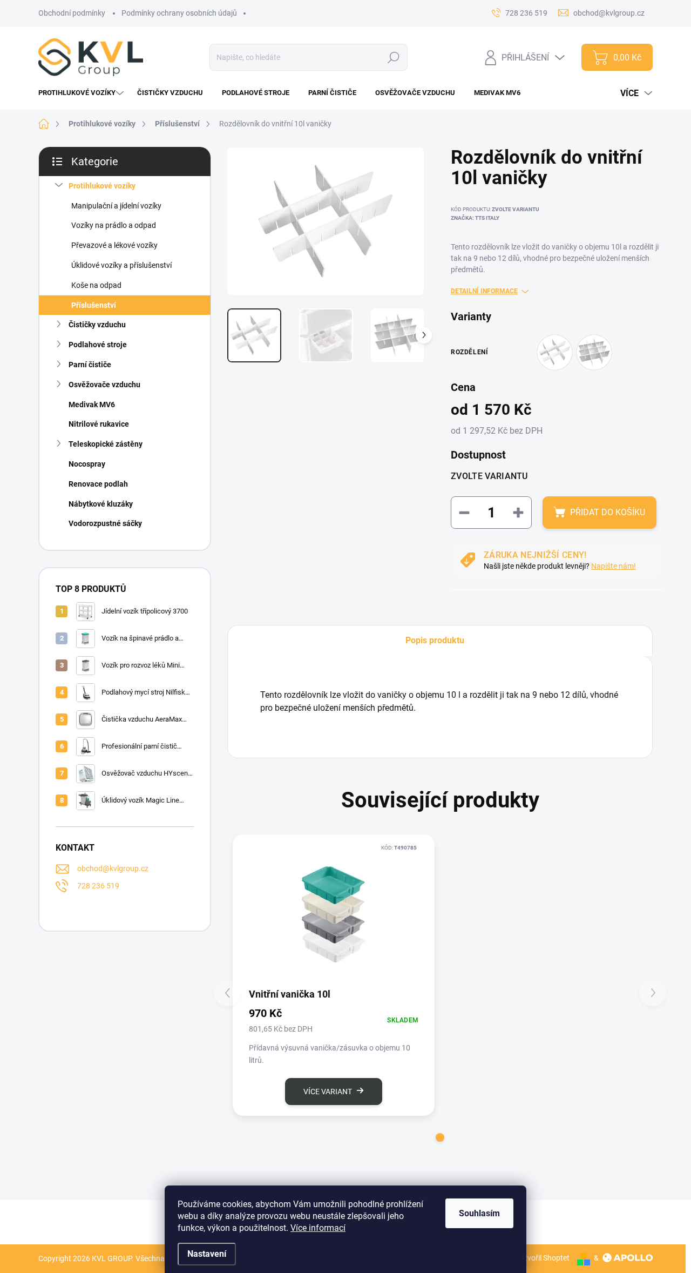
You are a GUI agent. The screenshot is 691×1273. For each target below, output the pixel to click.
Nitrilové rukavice (99, 424)
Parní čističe (90, 364)
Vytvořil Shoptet (543, 1258)
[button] (440, 1137)
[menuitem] (82, 92)
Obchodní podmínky (71, 13)
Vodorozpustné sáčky (105, 523)
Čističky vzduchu (97, 324)
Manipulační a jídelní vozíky (116, 205)
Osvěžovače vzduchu (104, 384)
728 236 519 (98, 885)
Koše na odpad (96, 285)
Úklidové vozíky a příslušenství (121, 265)
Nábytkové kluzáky (101, 504)
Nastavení (206, 1254)
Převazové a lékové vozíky (114, 245)
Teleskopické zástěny (106, 444)
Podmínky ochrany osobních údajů (179, 13)
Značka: (475, 218)
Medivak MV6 (92, 404)
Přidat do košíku (607, 512)
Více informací (318, 1228)
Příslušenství (93, 305)
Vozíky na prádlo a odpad (113, 225)
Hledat (394, 57)
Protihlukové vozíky (102, 185)
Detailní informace (484, 291)
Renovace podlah (98, 484)
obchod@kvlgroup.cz (112, 868)
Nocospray (87, 464)
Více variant (327, 1091)
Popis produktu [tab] (434, 640)
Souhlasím (479, 1213)
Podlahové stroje (98, 344)
